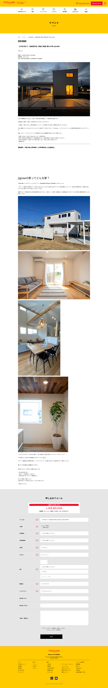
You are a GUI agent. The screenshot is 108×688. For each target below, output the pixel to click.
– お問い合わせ (79, 668)
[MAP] (32, 138)
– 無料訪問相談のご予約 (80, 672)
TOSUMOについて (21, 664)
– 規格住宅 (49, 666)
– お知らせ (34, 666)
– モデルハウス (50, 672)
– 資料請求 (78, 670)
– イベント (34, 664)
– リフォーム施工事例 (80, 662)
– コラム (34, 668)
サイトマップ (20, 672)
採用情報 (20, 668)
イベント (24, 37)
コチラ (23, 484)
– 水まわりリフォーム (65, 668)
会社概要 (20, 666)
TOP (19, 37)
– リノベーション (64, 666)
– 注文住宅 (49, 664)
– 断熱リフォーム (64, 672)
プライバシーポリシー (47, 628)
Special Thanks (21, 670)
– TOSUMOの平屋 (50, 668)
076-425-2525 (54, 508)
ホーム (19, 662)
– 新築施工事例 (50, 670)
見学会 (19, 41)
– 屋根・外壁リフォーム (66, 670)
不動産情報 (78, 664)
